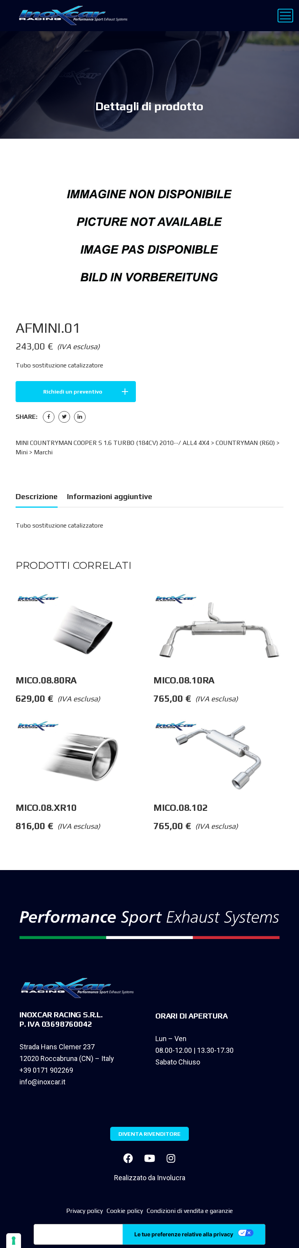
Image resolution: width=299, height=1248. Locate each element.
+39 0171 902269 (46, 1070)
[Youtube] (149, 1158)
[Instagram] (171, 1158)
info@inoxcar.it (42, 1082)
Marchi (43, 452)
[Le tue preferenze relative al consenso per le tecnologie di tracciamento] (13, 1240)
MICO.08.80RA (47, 680)
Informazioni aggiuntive (109, 496)
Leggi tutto (153, 608)
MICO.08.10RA (185, 680)
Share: (26, 416)
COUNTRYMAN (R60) (245, 443)
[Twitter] (64, 417)
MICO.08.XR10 (47, 807)
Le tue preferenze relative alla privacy (183, 1234)
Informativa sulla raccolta (78, 1234)
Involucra (171, 1178)
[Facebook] (49, 417)
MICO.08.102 (181, 807)
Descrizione (37, 496)
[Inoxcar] (71, 15)
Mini (22, 452)
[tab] (37, 498)
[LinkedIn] (80, 417)
